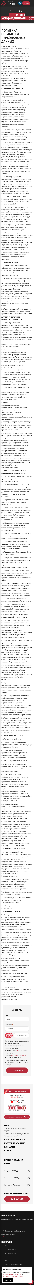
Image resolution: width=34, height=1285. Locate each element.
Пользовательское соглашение (13, 1264)
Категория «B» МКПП (14, 1139)
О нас (7, 1125)
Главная (6, 11)
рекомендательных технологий (13, 1276)
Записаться (17, 1199)
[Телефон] (2, 1224)
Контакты (9, 1146)
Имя (7, 1015)
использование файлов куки (12, 1274)
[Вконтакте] (6, 1224)
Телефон (9, 1025)
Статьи (8, 1150)
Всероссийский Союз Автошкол (10, 1236)
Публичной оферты (18, 1055)
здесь (18, 1051)
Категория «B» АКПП (14, 1143)
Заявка (26, 3)
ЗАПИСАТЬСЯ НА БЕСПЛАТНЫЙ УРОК (17, 1117)
